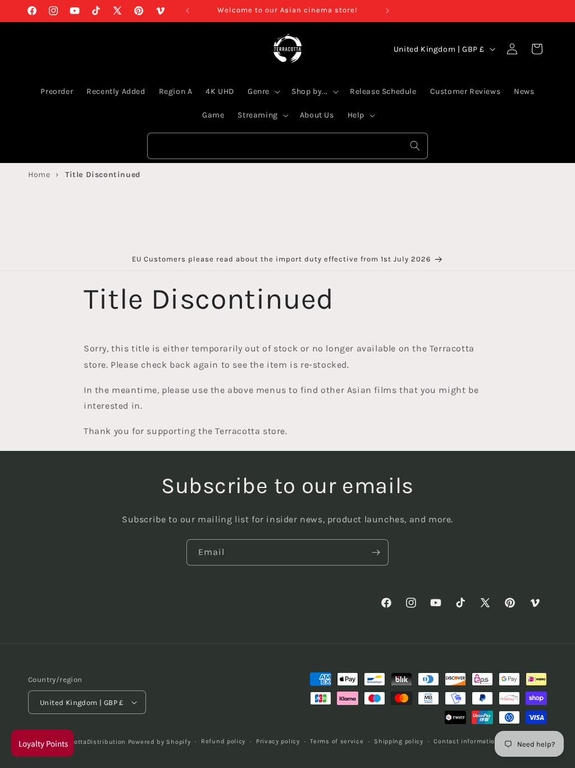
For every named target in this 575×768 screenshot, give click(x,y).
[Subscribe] (375, 552)
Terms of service (336, 741)
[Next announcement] (387, 10)
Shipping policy (398, 741)
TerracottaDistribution (90, 742)
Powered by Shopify (159, 742)
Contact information (466, 741)
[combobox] (287, 146)
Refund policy (223, 741)
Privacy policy (278, 741)
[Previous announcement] (187, 10)
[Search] (415, 145)
